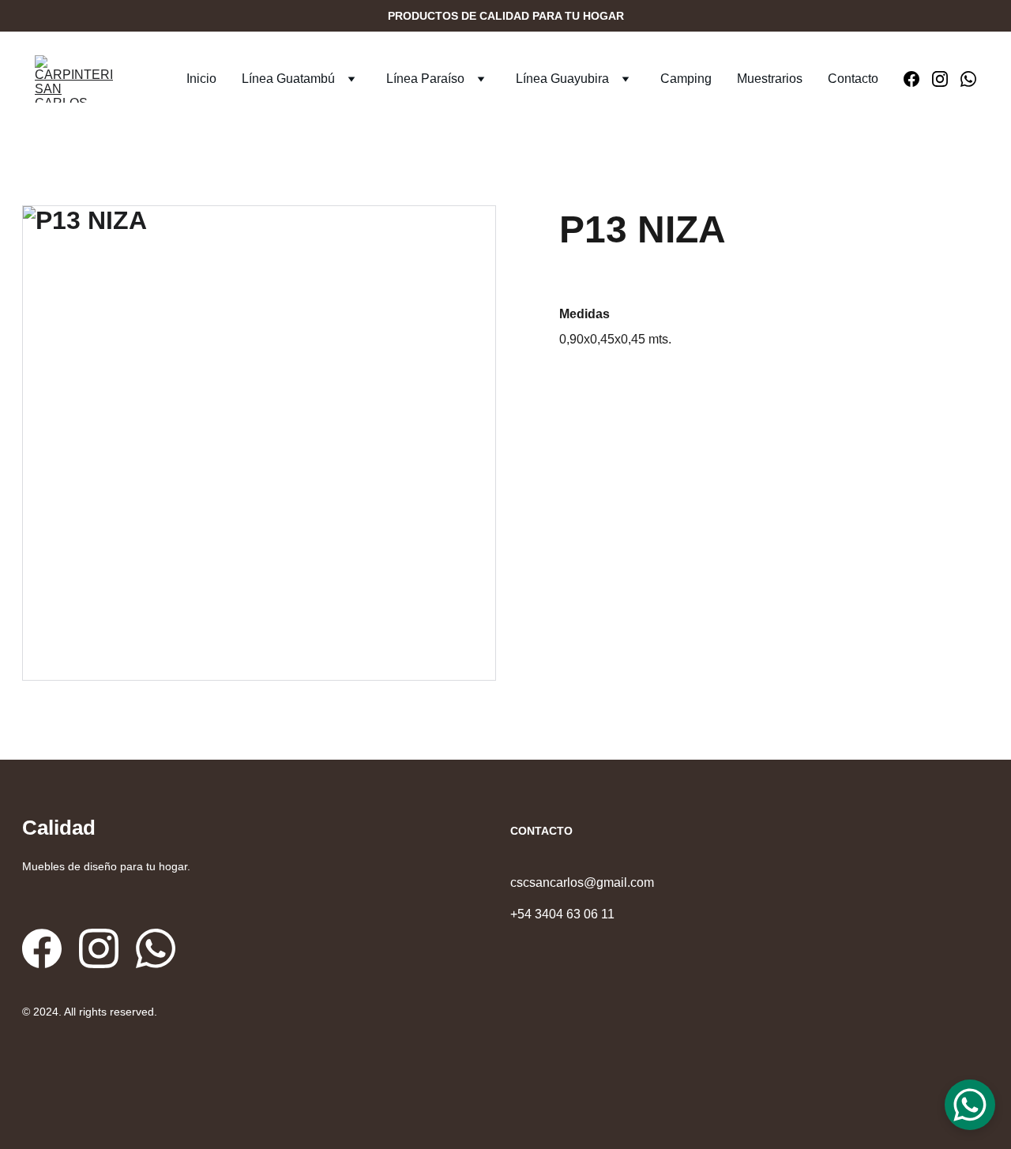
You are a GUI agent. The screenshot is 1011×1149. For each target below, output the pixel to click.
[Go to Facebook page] (918, 79)
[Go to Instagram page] (946, 79)
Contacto (853, 78)
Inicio (201, 78)
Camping (686, 78)
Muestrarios (769, 78)
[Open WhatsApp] (970, 1105)
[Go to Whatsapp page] (968, 79)
